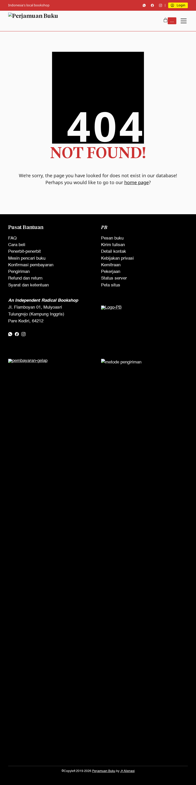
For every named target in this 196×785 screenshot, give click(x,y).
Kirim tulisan (113, 245)
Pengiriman (19, 272)
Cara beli (16, 245)
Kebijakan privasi (117, 258)
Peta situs (110, 285)
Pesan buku (112, 238)
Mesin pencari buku (26, 258)
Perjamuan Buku (103, 771)
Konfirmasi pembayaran (30, 265)
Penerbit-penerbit (24, 252)
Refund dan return (25, 278)
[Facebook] (152, 5)
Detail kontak (113, 252)
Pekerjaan (110, 272)
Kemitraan (110, 265)
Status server (114, 278)
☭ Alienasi (127, 771)
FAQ (12, 238)
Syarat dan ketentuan (28, 285)
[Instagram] (160, 5)
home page (136, 182)
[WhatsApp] (144, 5)
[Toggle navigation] (183, 20)
